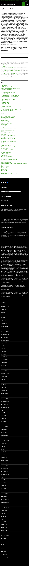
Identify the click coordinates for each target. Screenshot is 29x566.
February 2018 (4, 426)
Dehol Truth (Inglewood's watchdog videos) (11, 109)
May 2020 (3, 351)
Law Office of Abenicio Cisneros (8, 128)
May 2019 (3, 384)
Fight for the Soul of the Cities (8, 116)
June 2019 (3, 382)
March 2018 (4, 424)
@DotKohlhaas (4, 200)
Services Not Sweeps (6, 162)
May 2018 (3, 418)
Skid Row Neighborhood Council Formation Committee (14, 163)
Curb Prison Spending (6, 107)
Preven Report (4, 151)
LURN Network (4, 144)
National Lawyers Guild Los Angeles (9, 146)
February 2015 (4, 527)
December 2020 (5, 331)
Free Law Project (5, 119)
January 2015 (4, 530)
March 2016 (4, 491)
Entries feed (3, 551)
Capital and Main (5, 103)
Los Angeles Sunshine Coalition (8, 141)
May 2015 (3, 519)
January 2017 (4, 463)
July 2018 (3, 412)
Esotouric (3, 113)
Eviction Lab (4, 114)
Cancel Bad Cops (5, 102)
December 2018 (5, 398)
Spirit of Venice (4, 165)
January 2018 (4, 429)
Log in (2, 548)
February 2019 (4, 393)
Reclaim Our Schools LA (6, 152)
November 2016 (5, 468)
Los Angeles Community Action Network (11, 70)
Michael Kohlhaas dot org (8, 4)
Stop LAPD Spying (5, 166)
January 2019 (4, 396)
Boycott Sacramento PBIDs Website (9, 96)
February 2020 (4, 359)
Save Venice (3, 160)
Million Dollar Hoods (6, 145)
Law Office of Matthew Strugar (8, 130)
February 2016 (4, 493)
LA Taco (2, 142)
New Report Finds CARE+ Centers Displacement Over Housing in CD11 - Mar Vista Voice (14, 246)
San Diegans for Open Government (9, 159)
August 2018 (4, 410)
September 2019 (5, 373)
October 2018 (4, 404)
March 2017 (4, 457)
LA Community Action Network (8, 138)
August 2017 (4, 443)
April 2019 (3, 387)
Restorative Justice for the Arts (8, 158)
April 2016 (3, 488)
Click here (3, 209)
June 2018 (3, 415)
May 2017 (3, 452)
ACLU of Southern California (8, 86)
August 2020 (4, 343)
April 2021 (3, 320)
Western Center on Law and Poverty (9, 172)
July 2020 (3, 345)
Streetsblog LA (4, 167)
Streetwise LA (4, 169)
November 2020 (5, 334)
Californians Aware (5, 100)
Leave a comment (13, 44)
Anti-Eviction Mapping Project (8, 92)
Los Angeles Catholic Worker (9, 67)
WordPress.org (4, 557)
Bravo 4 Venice (4, 98)
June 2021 (3, 315)
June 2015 (3, 516)
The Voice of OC (5, 170)
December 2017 (5, 432)
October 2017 (4, 438)
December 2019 (5, 365)
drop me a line (6, 236)
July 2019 (3, 379)
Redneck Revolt (4, 155)
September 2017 (5, 440)
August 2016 (4, 477)
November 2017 (5, 435)
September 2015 (5, 507)
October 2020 (4, 337)
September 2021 (5, 306)
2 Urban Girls (4, 85)
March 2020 (4, 357)
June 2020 (3, 348)
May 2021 (3, 317)
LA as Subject (4, 134)
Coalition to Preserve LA (7, 106)
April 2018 (3, 421)
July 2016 (3, 479)
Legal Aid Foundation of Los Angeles (9, 133)
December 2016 (5, 465)
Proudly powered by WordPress (7, 564)
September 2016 (5, 474)
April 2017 (3, 454)
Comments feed (4, 554)
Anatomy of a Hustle (6, 91)
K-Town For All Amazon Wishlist (9, 73)
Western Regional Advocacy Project (9, 173)
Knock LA (3, 127)
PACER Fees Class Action (7, 149)
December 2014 (5, 533)
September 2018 (5, 407)
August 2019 (4, 376)
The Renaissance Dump (6, 156)
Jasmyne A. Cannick (5, 126)
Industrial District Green (7, 123)
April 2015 (3, 521)
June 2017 (3, 449)
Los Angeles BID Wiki (8, 231)
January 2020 (4, 362)
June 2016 (3, 482)
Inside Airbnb (4, 124)
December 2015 (5, 499)
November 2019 (5, 368)
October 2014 (4, 538)
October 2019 (4, 370)
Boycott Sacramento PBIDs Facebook (10, 95)
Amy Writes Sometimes (6, 89)
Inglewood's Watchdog (6, 121)
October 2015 (4, 505)
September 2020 (5, 340)
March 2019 (4, 390)
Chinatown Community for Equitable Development (13, 105)
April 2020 (3, 354)
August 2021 (4, 309)
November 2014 (5, 535)
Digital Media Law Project (7, 110)
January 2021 (4, 329)
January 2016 (4, 496)
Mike (8, 44)
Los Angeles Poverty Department (9, 139)
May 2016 (3, 485)
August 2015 (4, 510)
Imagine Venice (4, 120)
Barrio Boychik (4, 93)
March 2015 (4, 524)
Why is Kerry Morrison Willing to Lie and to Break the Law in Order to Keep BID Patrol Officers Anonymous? (14, 49)
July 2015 (3, 513)
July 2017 (3, 446)
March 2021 (4, 323)
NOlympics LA (4, 148)
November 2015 (5, 502)
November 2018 (5, 401)
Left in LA (3, 131)
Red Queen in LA (5, 153)
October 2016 (4, 471)
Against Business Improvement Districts (10, 88)
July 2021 (3, 312)
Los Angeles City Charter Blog (8, 137)
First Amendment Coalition (7, 117)
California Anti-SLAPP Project (8, 99)
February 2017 (4, 460)
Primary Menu (27, 4)
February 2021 (4, 326)
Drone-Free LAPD (5, 112)
